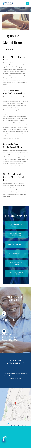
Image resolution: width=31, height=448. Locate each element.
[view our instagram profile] (5, 437)
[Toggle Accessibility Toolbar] (3, 440)
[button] (16, 225)
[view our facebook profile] (1, 437)
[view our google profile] (3, 437)
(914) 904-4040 (10, 320)
